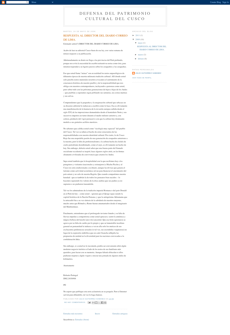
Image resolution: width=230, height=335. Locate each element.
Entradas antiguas (120, 313)
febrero (141, 58)
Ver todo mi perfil (142, 78)
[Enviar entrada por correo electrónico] (89, 302)
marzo (141, 54)
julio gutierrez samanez (148, 73)
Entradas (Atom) (82, 319)
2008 (137, 39)
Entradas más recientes (72, 313)
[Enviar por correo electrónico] (93, 302)
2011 (137, 35)
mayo (140, 42)
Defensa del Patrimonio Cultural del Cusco (115, 15)
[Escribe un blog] (96, 302)
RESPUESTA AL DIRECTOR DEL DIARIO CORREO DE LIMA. (95, 37)
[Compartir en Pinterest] (105, 302)
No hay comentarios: (75, 302)
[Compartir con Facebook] (102, 302)
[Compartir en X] (99, 302)
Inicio (97, 313)
